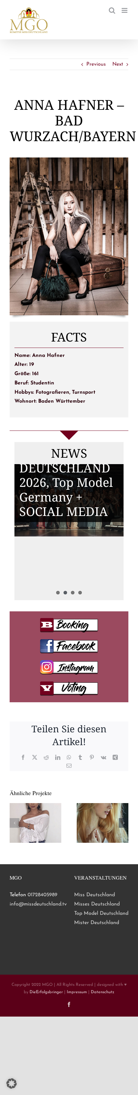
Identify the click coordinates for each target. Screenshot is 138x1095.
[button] (14, 823)
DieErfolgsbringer (46, 992)
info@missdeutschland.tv (38, 904)
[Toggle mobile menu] (125, 10)
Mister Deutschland (96, 922)
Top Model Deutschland (101, 913)
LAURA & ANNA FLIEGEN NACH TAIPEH (65, 547)
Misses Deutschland (97, 904)
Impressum (77, 992)
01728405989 (42, 895)
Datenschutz (102, 992)
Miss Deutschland (94, 895)
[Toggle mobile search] (112, 10)
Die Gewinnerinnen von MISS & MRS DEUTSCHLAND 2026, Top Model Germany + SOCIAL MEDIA (67, 467)
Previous (96, 64)
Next (117, 64)
